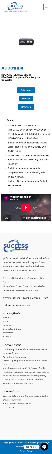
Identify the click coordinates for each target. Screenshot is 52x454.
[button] (26, 90)
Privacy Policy (26, 451)
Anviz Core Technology (14, 357)
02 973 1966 (9, 407)
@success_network (12, 399)
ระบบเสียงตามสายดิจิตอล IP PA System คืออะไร (24, 368)
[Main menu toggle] (46, 7)
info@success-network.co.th (17, 403)
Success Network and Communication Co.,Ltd (26, 395)
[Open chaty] (44, 447)
